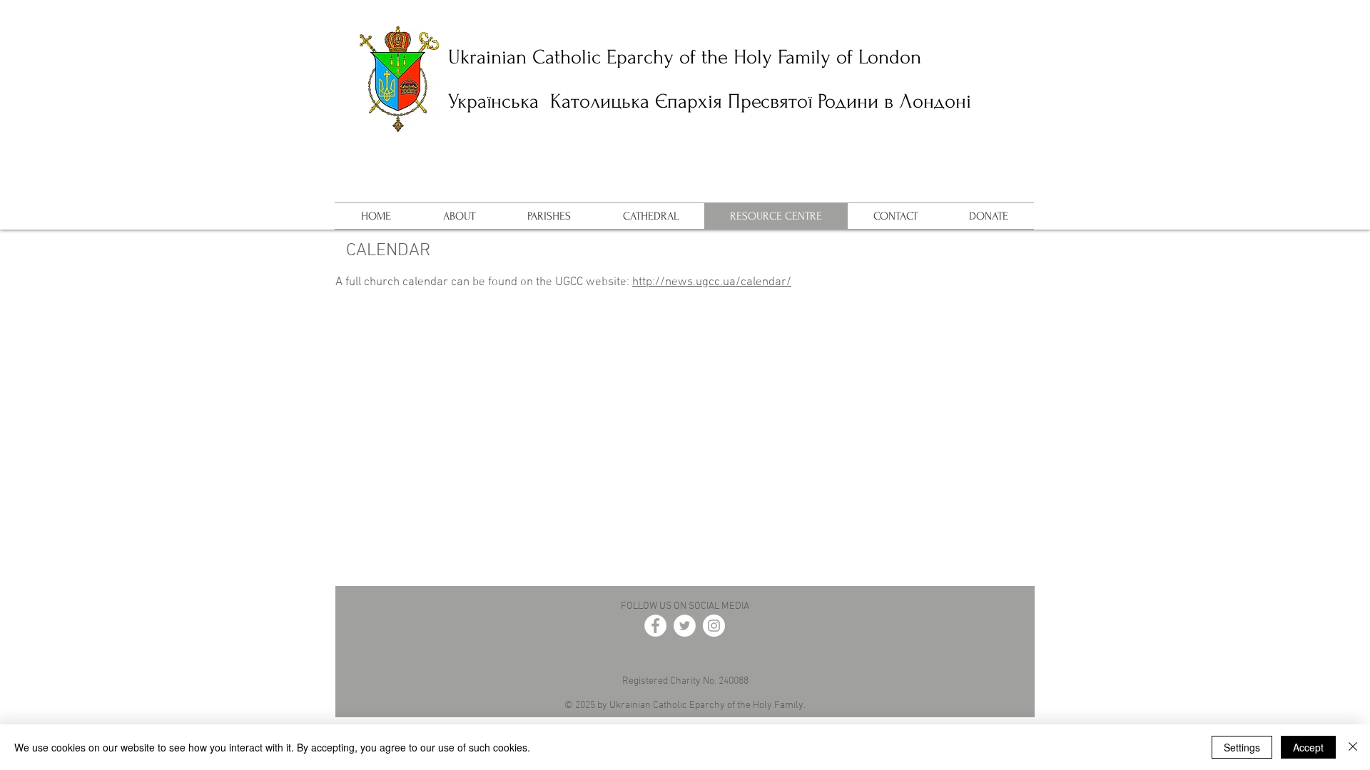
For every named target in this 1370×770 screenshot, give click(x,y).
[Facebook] (655, 626)
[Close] (1352, 747)
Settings (1242, 747)
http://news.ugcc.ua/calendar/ (711, 282)
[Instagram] (714, 626)
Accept (1308, 747)
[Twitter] (685, 626)
